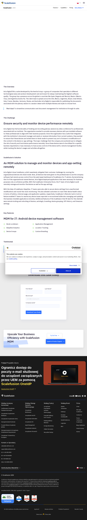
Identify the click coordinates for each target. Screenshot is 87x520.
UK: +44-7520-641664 (6, 455)
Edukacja (63, 412)
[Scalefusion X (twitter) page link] (85, 396)
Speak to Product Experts (54, 341)
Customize (42, 270)
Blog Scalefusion (80, 425)
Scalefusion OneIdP (28, 483)
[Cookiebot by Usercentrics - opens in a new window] (73, 248)
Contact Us (79, 415)
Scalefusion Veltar (13, 484)
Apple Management (30, 425)
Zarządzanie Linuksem (30, 428)
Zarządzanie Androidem (31, 419)
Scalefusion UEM (51, 481)
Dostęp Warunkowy (49, 426)
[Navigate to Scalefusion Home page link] (7, 396)
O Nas (77, 406)
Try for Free (53, 336)
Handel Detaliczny (65, 420)
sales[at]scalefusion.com (7, 446)
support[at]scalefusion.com (8, 449)
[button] (56, 8)
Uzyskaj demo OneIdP (7, 389)
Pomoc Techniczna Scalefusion (79, 420)
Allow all (68, 270)
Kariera (78, 432)
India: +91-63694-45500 (7, 462)
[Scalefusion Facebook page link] (82, 396)
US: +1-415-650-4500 (6, 452)
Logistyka (63, 423)
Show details (73, 265)
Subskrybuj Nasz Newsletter (10, 468)
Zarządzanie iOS (29, 422)
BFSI (62, 426)
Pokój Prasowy (80, 428)
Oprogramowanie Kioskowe (8, 422)
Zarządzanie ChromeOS (31, 431)
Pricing (71, 8)
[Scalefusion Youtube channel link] (78, 396)
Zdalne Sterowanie (48, 429)
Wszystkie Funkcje (48, 432)
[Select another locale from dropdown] (78, 2)
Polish (81, 468)
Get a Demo (78, 7)
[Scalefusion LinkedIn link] (71, 396)
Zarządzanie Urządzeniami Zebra (9, 419)
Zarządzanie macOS (30, 415)
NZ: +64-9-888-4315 (6, 459)
